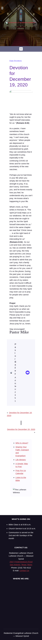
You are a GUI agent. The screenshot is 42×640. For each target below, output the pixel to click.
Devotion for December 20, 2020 (21, 429)
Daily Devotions (15, 61)
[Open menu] (21, 49)
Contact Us (24, 570)
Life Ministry (21, 460)
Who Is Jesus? (22, 443)
